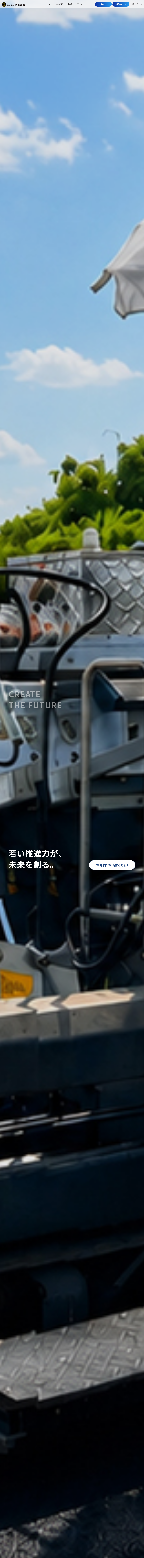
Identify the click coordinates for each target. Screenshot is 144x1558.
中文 (140, 4)
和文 (134, 4)
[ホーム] (13, 4)
